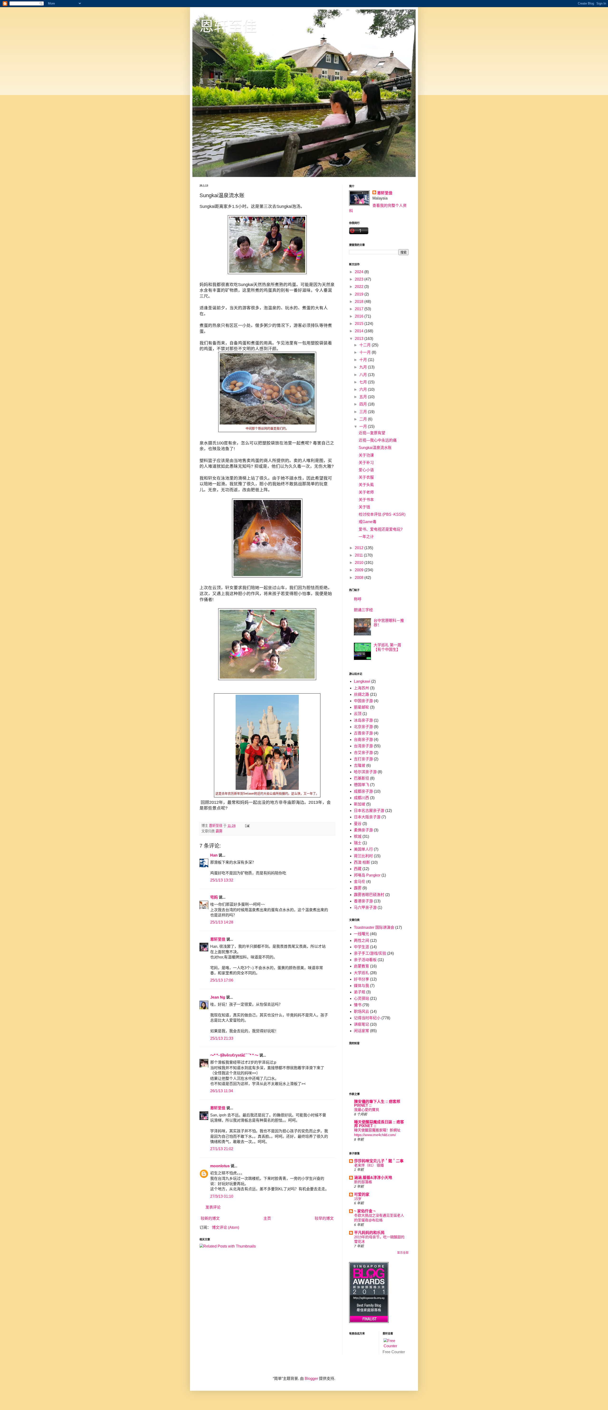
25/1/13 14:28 (221, 922)
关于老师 (366, 492)
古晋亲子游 (363, 733)
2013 (359, 339)
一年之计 (366, 537)
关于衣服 (366, 477)
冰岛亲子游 (363, 720)
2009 (359, 570)
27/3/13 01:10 (221, 1196)
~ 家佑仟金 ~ (364, 1211)
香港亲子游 (363, 901)
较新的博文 (210, 1218)
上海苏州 (361, 688)
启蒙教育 (361, 966)
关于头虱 (366, 485)
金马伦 (359, 882)
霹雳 (219, 831)
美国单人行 (363, 849)
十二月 (365, 345)
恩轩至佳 (228, 26)
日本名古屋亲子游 (369, 811)
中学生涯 (361, 947)
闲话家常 (361, 1031)
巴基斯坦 (361, 778)
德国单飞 (361, 785)
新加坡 (359, 804)
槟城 (357, 836)
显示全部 (402, 1252)
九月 (363, 367)
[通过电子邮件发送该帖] (246, 826)
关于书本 (366, 500)
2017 (359, 309)
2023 (359, 279)
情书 (357, 1005)
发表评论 (213, 1207)
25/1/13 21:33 (221, 1038)
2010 (359, 563)
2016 (359, 316)
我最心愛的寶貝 (366, 1110)
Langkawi (362, 681)
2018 (359, 302)
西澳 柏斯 (362, 862)
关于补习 (366, 463)
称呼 (357, 599)
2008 (359, 578)
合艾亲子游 (363, 753)
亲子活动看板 (365, 960)
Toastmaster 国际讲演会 (374, 927)
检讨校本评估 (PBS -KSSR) (382, 514)
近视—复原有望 (372, 433)
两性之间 (361, 940)
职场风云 (361, 1012)
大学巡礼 (361, 973)
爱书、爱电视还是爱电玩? (381, 529)
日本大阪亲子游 (367, 817)
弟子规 (359, 992)
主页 (267, 1218)
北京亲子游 (363, 727)
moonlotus (220, 1166)
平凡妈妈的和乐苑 (369, 1233)
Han (214, 855)
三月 (363, 412)
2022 (359, 287)
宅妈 (214, 897)
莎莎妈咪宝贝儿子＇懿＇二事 (379, 1161)
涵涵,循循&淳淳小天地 (373, 1178)
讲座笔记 (361, 1024)
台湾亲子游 (363, 746)
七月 (363, 382)
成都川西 (361, 798)
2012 (359, 548)
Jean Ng (218, 997)
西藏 (357, 869)
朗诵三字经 (363, 610)
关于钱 (364, 507)
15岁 (357, 1199)
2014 (359, 331)
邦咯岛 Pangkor (367, 875)
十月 (363, 360)
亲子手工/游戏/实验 (370, 953)
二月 (363, 419)
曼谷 (357, 824)
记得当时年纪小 (367, 1018)
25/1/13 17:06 (221, 980)
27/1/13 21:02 (221, 1149)
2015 (359, 324)
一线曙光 (361, 934)
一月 (363, 426)
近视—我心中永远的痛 (378, 440)
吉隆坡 (359, 765)
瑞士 (357, 843)
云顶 (357, 714)
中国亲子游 (363, 701)
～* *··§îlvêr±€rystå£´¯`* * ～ (234, 1055)
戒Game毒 (367, 522)
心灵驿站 (361, 998)
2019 (359, 294)
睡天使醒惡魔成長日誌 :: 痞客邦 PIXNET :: (379, 1124)
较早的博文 (324, 1218)
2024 (359, 272)
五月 (363, 397)
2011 (359, 555)
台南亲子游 (363, 740)
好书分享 (361, 979)
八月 (363, 375)
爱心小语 (366, 470)
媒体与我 (361, 986)
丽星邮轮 (361, 707)
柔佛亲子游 (363, 830)
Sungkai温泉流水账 (375, 448)
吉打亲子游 (363, 759)
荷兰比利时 (363, 856)
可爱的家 (361, 1194)
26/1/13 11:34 (221, 1091)
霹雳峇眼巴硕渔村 (369, 895)
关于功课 (366, 455)
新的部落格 (363, 1182)
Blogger (311, 1379)
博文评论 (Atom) (225, 1227)
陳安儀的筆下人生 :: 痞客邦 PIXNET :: (377, 1103)
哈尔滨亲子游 (365, 772)
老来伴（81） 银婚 (369, 1165)
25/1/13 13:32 (221, 880)
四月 (363, 404)
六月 (363, 389)
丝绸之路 (361, 694)
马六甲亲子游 (365, 907)
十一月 (365, 352)
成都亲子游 (363, 791)
